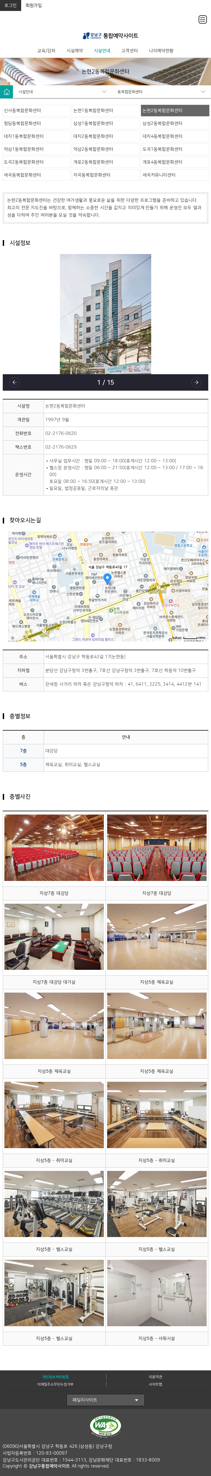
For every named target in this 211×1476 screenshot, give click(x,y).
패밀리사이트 (85, 1400)
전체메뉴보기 (203, 19)
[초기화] (201, 592)
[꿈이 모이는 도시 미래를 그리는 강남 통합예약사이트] (111, 35)
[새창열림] (150, 1428)
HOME (6, 91)
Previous (15, 382)
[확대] (201, 576)
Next (196, 382)
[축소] (201, 584)
